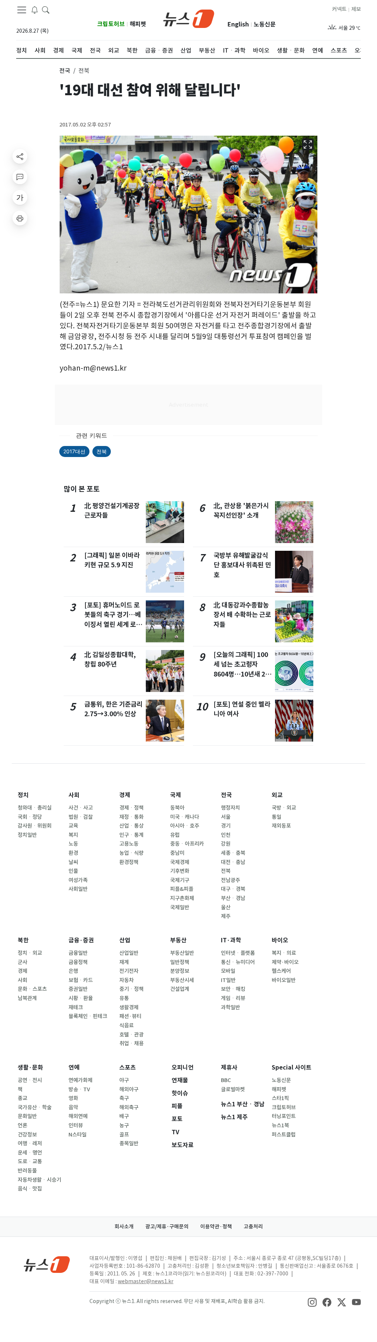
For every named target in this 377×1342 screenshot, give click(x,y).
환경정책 (128, 862)
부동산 (178, 940)
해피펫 (138, 24)
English (238, 24)
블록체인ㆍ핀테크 (87, 1016)
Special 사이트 (291, 1067)
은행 (73, 971)
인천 (225, 835)
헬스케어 (281, 971)
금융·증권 (81, 940)
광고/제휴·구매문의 (166, 1226)
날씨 (73, 862)
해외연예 (78, 1116)
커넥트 (339, 9)
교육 (73, 825)
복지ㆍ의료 (284, 953)
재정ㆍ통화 (131, 817)
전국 (226, 795)
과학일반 (230, 1007)
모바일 (228, 971)
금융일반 (78, 953)
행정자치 (230, 807)
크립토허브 (111, 24)
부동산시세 (182, 980)
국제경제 (179, 862)
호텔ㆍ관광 (131, 1034)
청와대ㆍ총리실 (35, 807)
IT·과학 (231, 940)
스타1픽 (280, 1098)
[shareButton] (20, 156)
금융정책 (78, 962)
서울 (225, 817)
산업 (124, 940)
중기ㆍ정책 (131, 989)
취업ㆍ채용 (131, 1043)
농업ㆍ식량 (131, 853)
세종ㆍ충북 (233, 853)
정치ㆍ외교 (30, 953)
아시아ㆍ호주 (184, 825)
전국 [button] (64, 70)
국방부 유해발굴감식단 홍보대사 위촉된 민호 (242, 565)
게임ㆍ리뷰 (233, 998)
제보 (356, 9)
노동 (73, 843)
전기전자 (128, 971)
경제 (124, 795)
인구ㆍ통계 (131, 835)
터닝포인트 (284, 1116)
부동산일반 (182, 953)
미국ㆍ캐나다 (184, 817)
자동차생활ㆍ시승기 (39, 1180)
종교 (22, 1098)
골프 (124, 1134)
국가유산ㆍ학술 (35, 1107)
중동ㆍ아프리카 (187, 843)
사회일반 (78, 889)
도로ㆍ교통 (30, 1161)
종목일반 (128, 1143)
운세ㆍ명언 (30, 1152)
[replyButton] (20, 176)
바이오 (280, 940)
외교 (277, 795)
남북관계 (27, 998)
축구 (124, 1098)
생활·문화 (30, 1067)
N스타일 (77, 1134)
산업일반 (128, 953)
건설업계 (179, 989)
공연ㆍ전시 (30, 1080)
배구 (124, 1116)
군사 (22, 962)
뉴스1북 (280, 1125)
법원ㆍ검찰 (80, 817)
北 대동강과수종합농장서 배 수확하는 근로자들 (242, 615)
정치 (23, 795)
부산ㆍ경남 (233, 898)
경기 (225, 825)
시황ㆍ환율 (80, 998)
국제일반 (179, 907)
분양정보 (179, 971)
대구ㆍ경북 (233, 889)
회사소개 (124, 1226)
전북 (101, 451)
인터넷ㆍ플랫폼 (238, 953)
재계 (124, 962)
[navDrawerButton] (21, 10)
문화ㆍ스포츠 (32, 989)
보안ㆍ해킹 (233, 989)
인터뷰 (75, 1125)
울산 (225, 907)
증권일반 (78, 989)
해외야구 (128, 1089)
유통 (124, 998)
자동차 (126, 980)
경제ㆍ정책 (131, 807)
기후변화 (179, 871)
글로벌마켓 (233, 1089)
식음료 (126, 1025)
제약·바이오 (285, 962)
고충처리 (253, 1226)
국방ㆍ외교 (284, 807)
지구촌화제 (182, 898)
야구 (124, 1080)
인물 (73, 871)
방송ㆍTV (79, 1089)
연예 (74, 1067)
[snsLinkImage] (312, 1302)
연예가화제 (80, 1080)
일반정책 (179, 962)
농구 (124, 1125)
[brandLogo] (188, 18)
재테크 (75, 1007)
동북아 (177, 807)
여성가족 (78, 880)
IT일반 (228, 980)
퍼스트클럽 (284, 1134)
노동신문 (265, 24)
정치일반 (27, 835)
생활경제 (128, 1007)
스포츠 (127, 1067)
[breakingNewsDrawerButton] (34, 9)
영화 (73, 1098)
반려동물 (27, 1170)
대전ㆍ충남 (233, 862)
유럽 (175, 835)
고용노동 (128, 843)
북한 (23, 940)
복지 (73, 835)
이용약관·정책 (216, 1226)
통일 (276, 817)
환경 (73, 853)
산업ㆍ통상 (131, 825)
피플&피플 (181, 889)
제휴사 (229, 1067)
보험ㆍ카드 (80, 980)
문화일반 (27, 1116)
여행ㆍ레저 (30, 1143)
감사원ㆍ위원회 (35, 825)
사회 (74, 795)
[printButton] (20, 218)
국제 (175, 795)
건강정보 (27, 1134)
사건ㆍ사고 (80, 807)
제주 (225, 916)
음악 (73, 1107)
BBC (226, 1080)
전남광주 (230, 880)
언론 (22, 1125)
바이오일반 (284, 980)
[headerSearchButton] (45, 9)
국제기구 (179, 880)
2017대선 (74, 451)
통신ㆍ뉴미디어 (238, 962)
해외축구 (128, 1107)
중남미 (177, 853)
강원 (225, 843)
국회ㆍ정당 (30, 817)
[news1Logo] (47, 1264)
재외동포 (281, 825)
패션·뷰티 (130, 1016)
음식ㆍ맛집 (30, 1188)
